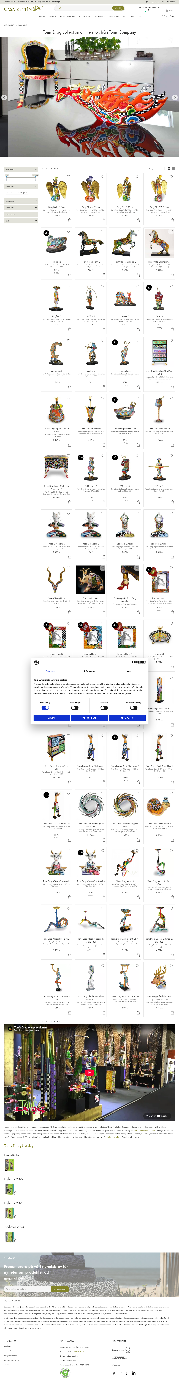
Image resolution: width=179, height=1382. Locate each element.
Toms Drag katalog (19, 1146)
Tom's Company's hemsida (144, 1130)
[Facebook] (114, 1375)
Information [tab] (89, 671)
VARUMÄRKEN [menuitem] (99, 16)
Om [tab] (129, 671)
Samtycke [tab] (50, 671)
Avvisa (51, 718)
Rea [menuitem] (132, 16)
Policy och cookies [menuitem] (10, 1355)
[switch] (74, 708)
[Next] (175, 97)
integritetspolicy (37, 1295)
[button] (165, 16)
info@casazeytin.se (113, 1137)
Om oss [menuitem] (6, 1365)
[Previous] (4, 97)
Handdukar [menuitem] (84, 16)
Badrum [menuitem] (52, 16)
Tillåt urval (89, 718)
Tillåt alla (127, 718)
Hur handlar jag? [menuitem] (10, 1351)
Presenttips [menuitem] (114, 16)
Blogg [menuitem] (141, 16)
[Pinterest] (127, 1375)
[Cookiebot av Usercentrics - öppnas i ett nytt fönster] (134, 663)
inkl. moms (171, 1)
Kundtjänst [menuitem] (7, 1346)
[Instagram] (120, 1375)
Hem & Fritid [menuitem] (40, 16)
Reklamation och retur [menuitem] (11, 1360)
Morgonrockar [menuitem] (67, 16)
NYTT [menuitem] (125, 16)
